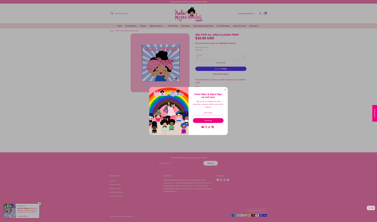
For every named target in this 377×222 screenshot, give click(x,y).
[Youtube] (202, 127)
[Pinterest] (212, 127)
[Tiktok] (209, 127)
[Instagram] (206, 127)
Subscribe (208, 120)
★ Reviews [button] (375, 113)
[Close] (225, 89)
